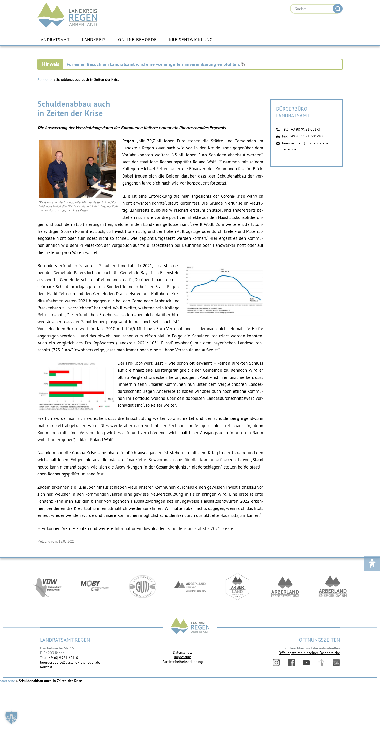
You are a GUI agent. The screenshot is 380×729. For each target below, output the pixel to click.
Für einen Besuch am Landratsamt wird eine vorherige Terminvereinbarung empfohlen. (154, 64)
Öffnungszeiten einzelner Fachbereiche (309, 652)
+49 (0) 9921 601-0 (304, 129)
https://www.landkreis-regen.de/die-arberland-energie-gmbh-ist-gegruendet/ (332, 586)
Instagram (276, 662)
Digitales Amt (321, 662)
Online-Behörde (137, 39)
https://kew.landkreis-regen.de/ (285, 586)
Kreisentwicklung (190, 39)
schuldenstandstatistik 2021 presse (200, 528)
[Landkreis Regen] (190, 626)
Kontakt (46, 667)
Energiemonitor (336, 662)
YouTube (306, 662)
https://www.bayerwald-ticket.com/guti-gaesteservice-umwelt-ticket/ (142, 586)
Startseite (44, 79)
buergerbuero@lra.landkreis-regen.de (70, 662)
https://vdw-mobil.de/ (47, 586)
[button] (11, 717)
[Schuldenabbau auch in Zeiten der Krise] (77, 197)
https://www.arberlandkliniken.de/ (190, 586)
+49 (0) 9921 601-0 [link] (62, 657)
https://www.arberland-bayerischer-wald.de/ (237, 586)
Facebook (291, 662)
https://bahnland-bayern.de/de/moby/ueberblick (94, 586)
